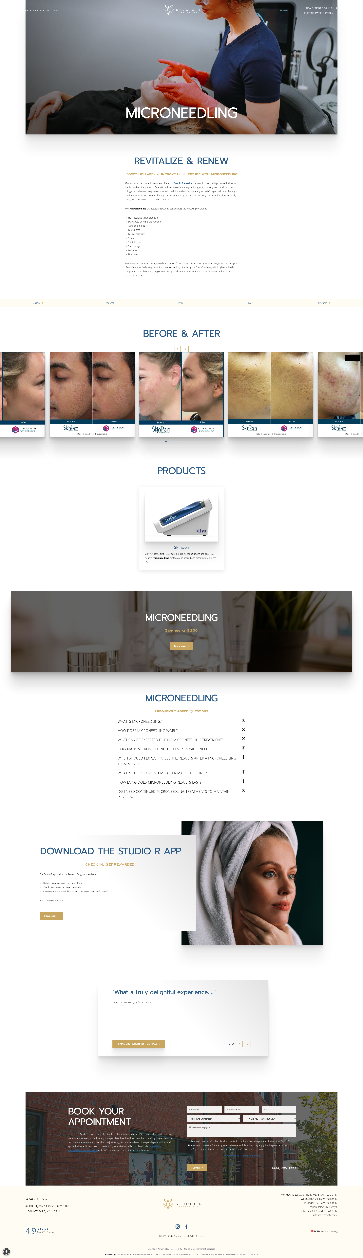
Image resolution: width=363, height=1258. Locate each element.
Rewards (323, 302)
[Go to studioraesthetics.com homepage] (181, 10)
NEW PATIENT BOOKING (319, 8)
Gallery (37, 302)
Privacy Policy (231, 1155)
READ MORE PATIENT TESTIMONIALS (137, 1043)
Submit (195, 1167)
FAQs (251, 302)
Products (109, 302)
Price (181, 302)
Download (50, 915)
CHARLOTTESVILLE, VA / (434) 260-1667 (35, 10)
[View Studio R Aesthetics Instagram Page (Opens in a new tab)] (178, 1227)
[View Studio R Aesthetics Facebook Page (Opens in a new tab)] (186, 1227)
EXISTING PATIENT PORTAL (319, 13)
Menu (349, 10)
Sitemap (151, 1249)
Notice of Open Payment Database (199, 1249)
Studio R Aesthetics (185, 183)
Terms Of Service (250, 1155)
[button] (344, 10)
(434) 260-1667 (284, 1167)
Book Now (180, 646)
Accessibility (176, 1249)
